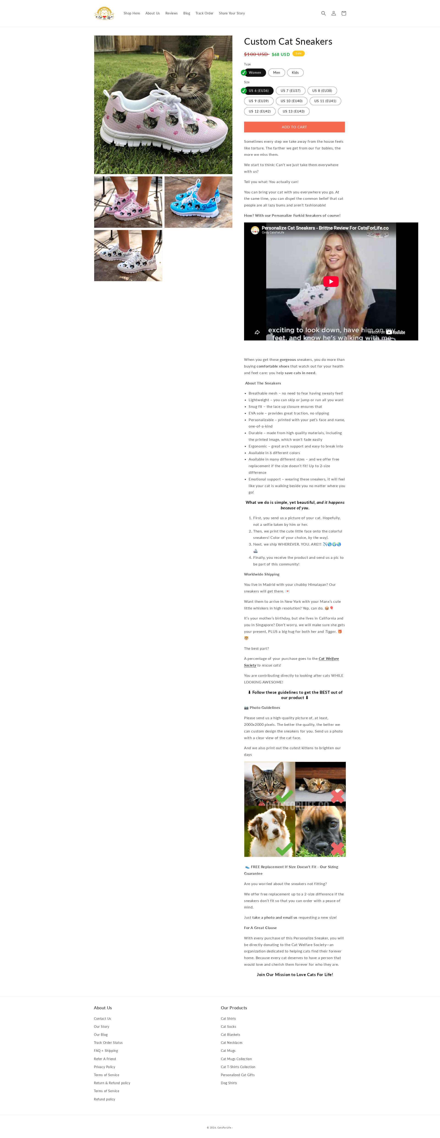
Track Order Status (108, 1043)
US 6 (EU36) (259, 91)
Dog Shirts (229, 1083)
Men (276, 72)
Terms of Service (106, 1075)
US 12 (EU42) (260, 111)
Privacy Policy (104, 1067)
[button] (324, 13)
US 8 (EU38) (322, 91)
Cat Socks (228, 1026)
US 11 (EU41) (325, 101)
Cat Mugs (228, 1051)
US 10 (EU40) (292, 101)
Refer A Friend (105, 1059)
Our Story (101, 1026)
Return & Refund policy (112, 1083)
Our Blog (101, 1035)
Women (255, 72)
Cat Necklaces (232, 1043)
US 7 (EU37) (291, 91)
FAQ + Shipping (106, 1051)
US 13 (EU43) (294, 111)
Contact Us (102, 1018)
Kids (295, 72)
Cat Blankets (230, 1035)
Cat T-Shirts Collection (238, 1067)
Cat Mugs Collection (236, 1059)
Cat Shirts (228, 1018)
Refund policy (104, 1099)
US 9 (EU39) (259, 101)
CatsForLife (224, 1127)
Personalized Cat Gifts (238, 1075)
